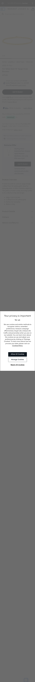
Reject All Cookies (17, 365)
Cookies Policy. (17, 346)
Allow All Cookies (17, 354)
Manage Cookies (17, 359)
